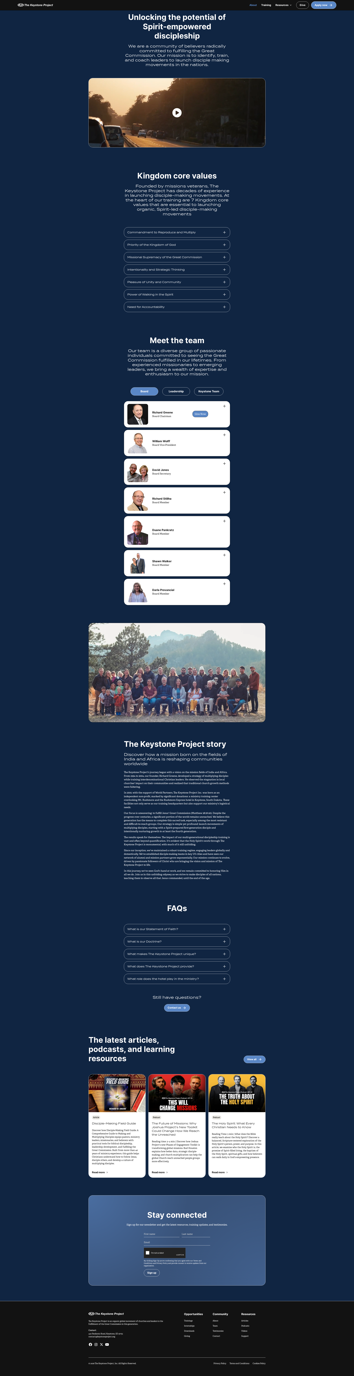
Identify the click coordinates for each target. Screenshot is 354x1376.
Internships (189, 1326)
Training (266, 5)
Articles (244, 1321)
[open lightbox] (177, 112)
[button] (283, 5)
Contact (216, 1336)
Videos (244, 1331)
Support (245, 1336)
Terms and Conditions (239, 1363)
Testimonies (218, 1331)
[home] (131, 5)
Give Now (200, 414)
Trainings (188, 1321)
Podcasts (245, 1326)
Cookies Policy (259, 1363)
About (253, 5)
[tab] (144, 391)
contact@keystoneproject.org (101, 1336)
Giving (187, 1336)
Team (215, 1326)
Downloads (189, 1331)
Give (302, 5)
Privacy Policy (220, 1363)
